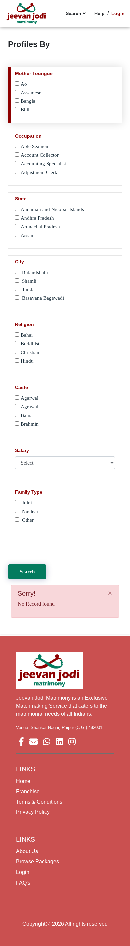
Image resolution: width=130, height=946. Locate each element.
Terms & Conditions (39, 802)
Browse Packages (37, 861)
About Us (27, 851)
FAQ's (23, 883)
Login (22, 872)
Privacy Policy (33, 812)
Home (23, 781)
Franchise (28, 791)
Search (27, 571)
